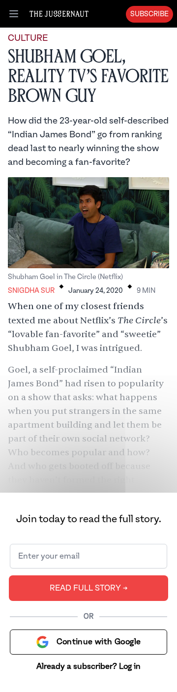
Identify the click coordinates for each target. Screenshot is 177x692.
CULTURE (28, 38)
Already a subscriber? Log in (88, 666)
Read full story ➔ (89, 588)
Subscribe (149, 14)
